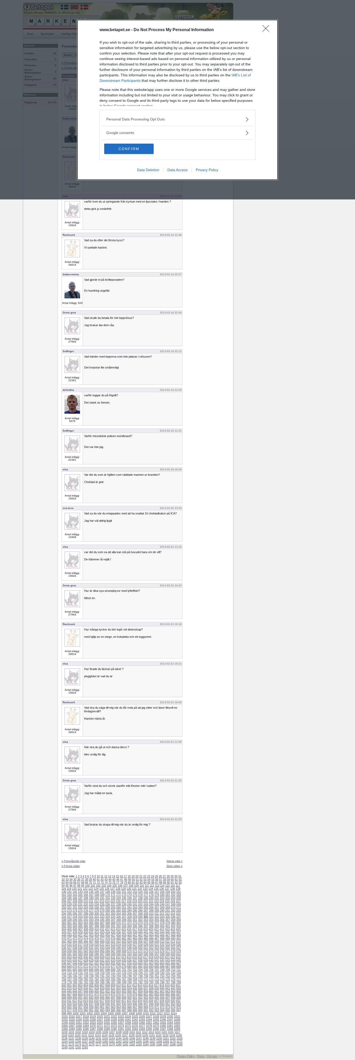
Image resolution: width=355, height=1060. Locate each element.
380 (173, 922)
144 (85, 891)
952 (173, 1003)
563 (91, 950)
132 (139, 888)
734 (64, 975)
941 (113, 1003)
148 (107, 891)
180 (162, 894)
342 (85, 919)
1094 (142, 1028)
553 (156, 947)
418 (140, 929)
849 (91, 991)
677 (113, 966)
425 (178, 929)
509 (156, 941)
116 (172, 885)
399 (156, 926)
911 (69, 1000)
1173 (71, 1044)
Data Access (177, 170)
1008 (132, 1013)
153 (135, 891)
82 (137, 882)
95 (67, 885)
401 (167, 926)
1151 (166, 1038)
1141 (98, 1038)
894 (96, 997)
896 (107, 997)
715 (80, 972)
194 (118, 898)
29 (172, 876)
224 (162, 901)
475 (91, 938)
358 (173, 919)
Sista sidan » (174, 866)
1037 (100, 1019)
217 (123, 901)
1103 (85, 1032)
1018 (86, 1016)
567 (113, 950)
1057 (121, 1022)
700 (118, 969)
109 (136, 885)
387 (91, 926)
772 (151, 979)
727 (145, 972)
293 (178, 910)
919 (112, 1000)
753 (167, 975)
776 (173, 979)
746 (129, 975)
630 (96, 960)
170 (107, 894)
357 (167, 919)
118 (64, 888)
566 (107, 950)
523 (113, 944)
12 (105, 876)
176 (140, 894)
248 (173, 904)
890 (75, 997)
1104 (92, 1032)
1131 (152, 1035)
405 (69, 929)
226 (172, 901)
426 (64, 932)
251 (69, 907)
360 (64, 922)
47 (121, 879)
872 (96, 994)
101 (92, 885)
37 (82, 879)
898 (118, 997)
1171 (179, 1041)
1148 (146, 1038)
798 (173, 982)
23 (148, 876)
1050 (72, 1022)
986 (118, 1010)
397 (145, 926)
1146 (132, 1038)
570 (129, 950)
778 (64, 982)
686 (162, 966)
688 (173, 966)
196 (129, 898)
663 (156, 963)
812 (129, 985)
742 (107, 975)
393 (124, 926)
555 (167, 947)
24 (152, 876)
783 (91, 982)
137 (167, 888)
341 (80, 919)
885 (167, 994)
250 (64, 907)
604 (75, 957)
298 (85, 913)
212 (96, 901)
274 (75, 910)
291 (167, 910)
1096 (156, 1028)
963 (113, 1007)
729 (156, 972)
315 (178, 913)
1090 (114, 1028)
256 (96, 907)
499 (102, 941)
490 (173, 938)
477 (102, 938)
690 (64, 969)
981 (91, 1010)
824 (75, 988)
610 (107, 957)
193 (113, 898)
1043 (142, 1019)
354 (151, 919)
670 (75, 966)
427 (69, 932)
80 (129, 882)
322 (96, 916)
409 (91, 929)
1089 (107, 1028)
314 (172, 913)
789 (124, 982)
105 (114, 885)
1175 (85, 1044)
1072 (107, 1025)
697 (102, 969)
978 (75, 1010)
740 (96, 975)
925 (145, 1000)
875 (113, 994)
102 (98, 885)
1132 (159, 1035)
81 (133, 882)
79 (125, 882)
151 (124, 891)
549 (135, 947)
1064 (170, 1022)
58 (164, 879)
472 (75, 938)
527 (135, 944)
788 (118, 982)
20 (137, 876)
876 (118, 994)
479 (113, 938)
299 (91, 913)
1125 (111, 1035)
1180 (119, 1044)
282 (118, 910)
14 (113, 876)
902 (140, 997)
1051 (79, 1022)
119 (69, 888)
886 (173, 994)
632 (107, 960)
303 (113, 913)
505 (135, 941)
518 (85, 944)
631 (102, 960)
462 (140, 935)
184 (64, 898)
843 (178, 988)
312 (162, 913)
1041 (128, 1019)
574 (151, 950)
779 (69, 982)
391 (113, 926)
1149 (152, 1038)
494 (75, 941)
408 (85, 929)
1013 (166, 1013)
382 (64, 926)
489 (167, 938)
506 (140, 941)
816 (151, 985)
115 (167, 885)
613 (123, 957)
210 (85, 901)
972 (162, 1007)
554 (162, 947)
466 (162, 935)
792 (140, 982)
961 (102, 1007)
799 (178, 982)
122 (85, 888)
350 (129, 919)
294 (64, 913)
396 (140, 926)
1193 (85, 1047)
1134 (172, 1035)
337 (178, 916)
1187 (166, 1044)
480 (118, 938)
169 (102, 894)
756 (64, 979)
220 (140, 901)
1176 (92, 1044)
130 (129, 888)
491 (178, 938)
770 (140, 979)
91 (172, 882)
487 (156, 938)
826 (85, 988)
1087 (93, 1028)
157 (156, 891)
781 (80, 982)
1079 (156, 1025)
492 (64, 941)
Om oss (212, 1056)
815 (145, 985)
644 (173, 960)
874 (107, 994)
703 (135, 969)
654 (107, 963)
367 (102, 922)
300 (96, 913)
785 (102, 982)
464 (151, 935)
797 (167, 982)
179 (156, 894)
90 (168, 882)
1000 (76, 1013)
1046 (163, 1019)
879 (135, 994)
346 (107, 919)
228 (64, 904)
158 (162, 891)
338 (64, 919)
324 (107, 916)
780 (75, 982)
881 (145, 994)
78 (121, 882)
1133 (165, 1035)
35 (74, 879)
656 (118, 963)
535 (178, 944)
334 (162, 916)
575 (156, 950)
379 (167, 922)
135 (156, 888)
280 (107, 910)
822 (64, 988)
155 (145, 891)
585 (91, 954)
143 (80, 891)
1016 (72, 1016)
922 (129, 1000)
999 (69, 1013)
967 (135, 1007)
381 (178, 922)
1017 (79, 1016)
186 (75, 898)
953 (178, 1003)
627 (80, 960)
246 (162, 904)
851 (102, 991)
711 (178, 969)
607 (91, 957)
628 (85, 960)
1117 (177, 1032)
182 (173, 894)
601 (178, 954)
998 (64, 1013)
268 (162, 907)
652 (96, 963)
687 (167, 966)
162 (64, 894)
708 (162, 969)
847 (80, 991)
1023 (121, 1016)
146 (96, 891)
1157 (85, 1041)
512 (172, 941)
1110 (132, 1032)
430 (85, 932)
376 (151, 922)
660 (140, 963)
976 (64, 1010)
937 (91, 1003)
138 (172, 888)
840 (162, 988)
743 (113, 975)
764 (107, 979)
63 (63, 882)
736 (75, 975)
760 (85, 979)
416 (129, 929)
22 (144, 876)
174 (129, 894)
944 (129, 1003)
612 (118, 957)
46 (117, 879)
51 (137, 879)
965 (124, 1007)
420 (151, 929)
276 (85, 910)
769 (135, 979)
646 (64, 963)
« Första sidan (71, 866)
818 (162, 985)
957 (80, 1007)
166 (85, 894)
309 (145, 913)
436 (118, 932)
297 (80, 913)
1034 (79, 1019)
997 (178, 1010)
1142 (105, 1038)
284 (129, 910)
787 (113, 982)
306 (129, 913)
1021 (107, 1016)
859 (145, 991)
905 (156, 997)
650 (85, 963)
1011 (153, 1013)
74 (106, 882)
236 (107, 904)
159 (167, 891)
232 (85, 904)
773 (156, 979)
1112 (145, 1032)
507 (145, 941)
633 (113, 960)
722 (118, 972)
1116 (171, 1032)
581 (69, 954)
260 (118, 907)
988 (129, 1010)
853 (113, 991)
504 (129, 941)
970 (151, 1007)
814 (140, 985)
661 (145, 963)
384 (75, 926)
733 (178, 972)
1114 (158, 1032)
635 (124, 960)
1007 (125, 1013)
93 (180, 882)
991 (145, 1010)
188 (85, 898)
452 (85, 935)
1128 (132, 1035)
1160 (105, 1041)
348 (118, 919)
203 (167, 898)
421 (156, 929)
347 (113, 919)
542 (96, 947)
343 (91, 919)
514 (64, 944)
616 (140, 957)
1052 (86, 1022)
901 (135, 997)
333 (156, 916)
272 (64, 910)
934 (75, 1003)
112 (152, 885)
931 (178, 1000)
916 (96, 1000)
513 (178, 941)
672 (85, 966)
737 (80, 975)
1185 (152, 1044)
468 (173, 935)
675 (102, 966)
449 (69, 935)
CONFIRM (129, 149)
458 (118, 935)
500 (107, 941)
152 (129, 891)
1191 (71, 1047)
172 (118, 894)
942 (118, 1003)
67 (78, 882)
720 (107, 972)
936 (85, 1003)
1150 (159, 1038)
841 (167, 988)
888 (64, 997)
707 (156, 969)
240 (129, 904)
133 (145, 888)
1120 (78, 1035)
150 (118, 891)
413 (112, 929)
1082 (177, 1025)
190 (96, 898)
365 (91, 922)
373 (135, 922)
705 (145, 969)
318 (75, 916)
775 (167, 979)
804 (85, 985)
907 (167, 997)
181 (167, 894)
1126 (118, 1035)
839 (156, 988)
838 (151, 988)
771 (145, 979)
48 (125, 879)
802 (75, 985)
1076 (135, 1025)
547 (124, 947)
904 (151, 997)
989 (135, 1010)
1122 (91, 1035)
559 (69, 950)
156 (151, 891)
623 (178, 957)
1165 (139, 1041)
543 (102, 947)
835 (135, 988)
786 (107, 982)
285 (135, 910)
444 (162, 932)
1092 (128, 1028)
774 (162, 979)
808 (107, 985)
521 (102, 944)
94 (63, 885)
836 (140, 988)
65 (71, 882)
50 (133, 879)
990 (140, 1010)
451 (80, 935)
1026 (142, 1016)
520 (96, 944)
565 (102, 950)
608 (96, 957)
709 (167, 969)
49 (129, 879)
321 (91, 916)
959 (91, 1007)
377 (156, 922)
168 (96, 894)
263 (135, 907)
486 (151, 938)
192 (107, 898)
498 (96, 941)
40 (94, 879)
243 (145, 904)
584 (85, 954)
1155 (71, 1041)
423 (167, 929)
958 (85, 1007)
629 (91, 960)
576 (162, 950)
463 (145, 935)
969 (145, 1007)
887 (178, 994)
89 (164, 882)
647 (69, 963)
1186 (159, 1044)
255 (91, 907)
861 (156, 991)
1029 (163, 1016)
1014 (173, 1013)
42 (102, 879)
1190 (65, 1047)
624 (64, 960)
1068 (79, 1025)
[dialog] (177, 100)
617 (145, 957)
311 (156, 913)
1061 (149, 1022)
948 (151, 1003)
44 (109, 879)
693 (80, 969)
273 (69, 910)
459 (124, 935)
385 (80, 926)
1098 (170, 1028)
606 (85, 957)
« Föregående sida (73, 861)
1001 (83, 1013)
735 (69, 975)
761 (91, 979)
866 (64, 994)
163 (69, 894)
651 (91, 963)
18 (129, 876)
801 (69, 985)
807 (102, 985)
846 (75, 991)
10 (98, 876)
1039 (114, 1019)
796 (162, 982)
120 (74, 888)
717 (91, 972)
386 (85, 926)
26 (160, 876)
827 (91, 988)
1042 (135, 1019)
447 (178, 932)
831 (113, 988)
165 (80, 894)
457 (113, 935)
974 (173, 1007)
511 (167, 941)
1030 (170, 1016)
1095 (149, 1028)
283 (124, 910)
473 (80, 938)
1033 (72, 1019)
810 (118, 985)
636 (129, 960)
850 (96, 991)
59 (168, 879)
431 (91, 932)
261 (124, 907)
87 (156, 882)
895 (102, 997)
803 (80, 985)
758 (75, 979)
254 (85, 907)
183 (178, 894)
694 (85, 969)
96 (71, 885)
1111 (138, 1032)
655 (113, 963)
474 (85, 938)
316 (64, 916)
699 (113, 969)
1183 (139, 1044)
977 (69, 1010)
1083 (65, 1028)
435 (113, 932)
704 (140, 969)
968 (140, 1007)
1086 (86, 1028)
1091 (121, 1028)
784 (96, 982)
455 (102, 935)
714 (75, 972)
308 (140, 913)
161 (178, 891)
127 (112, 888)
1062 (156, 1022)
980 (85, 1010)
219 (134, 901)
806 (96, 985)
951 (167, 1003)
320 (85, 916)
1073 (114, 1025)
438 (129, 932)
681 (135, 966)
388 (96, 926)
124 (96, 888)
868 (75, 994)
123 (90, 888)
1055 (107, 1022)
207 (69, 901)
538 (75, 947)
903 (145, 997)
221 (145, 901)
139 (178, 888)
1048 (177, 1019)
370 (118, 922)
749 (145, 975)
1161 (112, 1041)
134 (150, 888)
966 (129, 1007)
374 (140, 922)
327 (124, 916)
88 (160, 882)
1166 (146, 1041)
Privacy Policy (207, 170)
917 (102, 1000)
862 (162, 991)
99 (82, 885)
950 (162, 1003)
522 (107, 944)
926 (151, 1000)
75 (109, 882)
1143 (112, 1038)
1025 (135, 1016)
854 (118, 991)
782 (85, 982)
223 (156, 901)
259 (113, 907)
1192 (78, 1047)
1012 (159, 1013)
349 (124, 919)
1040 (121, 1019)
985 (113, 1010)
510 (162, 941)
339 (69, 919)
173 (124, 894)
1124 (105, 1035)
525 (124, 944)
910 (64, 1000)
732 (173, 972)
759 (80, 979)
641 (156, 960)
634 (118, 960)
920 (118, 1000)
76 (113, 882)
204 (173, 898)
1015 (65, 1016)
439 (135, 932)
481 (124, 938)
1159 (98, 1041)
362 (75, 922)
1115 (164, 1032)
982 (96, 1010)
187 (80, 898)
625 (69, 960)
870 (85, 994)
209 (80, 901)
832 (118, 988)
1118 (64, 1035)
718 (96, 972)
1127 (125, 1035)
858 (140, 991)
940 (107, 1003)
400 (162, 926)
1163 (125, 1041)
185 (69, 898)
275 (80, 910)
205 (178, 898)
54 (148, 879)
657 (124, 963)
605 (80, 957)
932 (64, 1003)
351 (135, 919)
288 (151, 910)
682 (140, 966)
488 (162, 938)
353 (145, 919)
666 (173, 963)
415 (123, 929)
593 (135, 954)
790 (129, 982)
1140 (92, 1038)
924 (140, 1000)
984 (107, 1010)
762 (96, 979)
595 (145, 954)
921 (123, 1000)
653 (102, 963)
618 (151, 957)
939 (102, 1003)
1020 (100, 1016)
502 (118, 941)
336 (173, 916)
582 (75, 954)
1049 (65, 1022)
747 (135, 975)
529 (145, 944)
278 (96, 910)
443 (156, 932)
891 (80, 997)
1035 (86, 1019)
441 (145, 932)
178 (151, 894)
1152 (173, 1038)
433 (102, 932)
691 (69, 969)
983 (102, 1010)
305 (124, 913)
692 (75, 969)
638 (140, 960)
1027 (149, 1016)
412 (107, 929)
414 (118, 929)
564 (96, 950)
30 (176, 876)
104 (109, 885)
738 (85, 975)
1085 (79, 1028)
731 (167, 972)
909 (178, 997)
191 (102, 898)
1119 (71, 1035)
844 (64, 991)
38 (86, 879)
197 (135, 898)
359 (178, 919)
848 (85, 991)
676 (107, 966)
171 (113, 894)
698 (107, 969)
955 (69, 1007)
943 (124, 1003)
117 (178, 885)
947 (145, 1003)
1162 (119, 1041)
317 (69, 916)
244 (151, 904)
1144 (119, 1038)
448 (64, 935)
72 (98, 882)
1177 (98, 1044)
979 (80, 1010)
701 (124, 969)
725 (135, 972)
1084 (72, 1028)
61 (176, 879)
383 (69, 926)
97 (74, 885)
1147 (139, 1038)
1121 (84, 1035)
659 (135, 963)
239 (124, 904)
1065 (177, 1022)
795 (156, 982)
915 (91, 1000)
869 (80, 994)
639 (145, 960)
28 (168, 876)
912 (74, 1000)
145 (91, 891)
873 (102, 994)
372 (129, 922)
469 (178, 935)
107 (125, 885)
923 (134, 1000)
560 (75, 950)
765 (113, 979)
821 (178, 985)
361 (69, 922)
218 (129, 901)
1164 (132, 1041)
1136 (65, 1038)
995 (167, 1010)
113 (157, 885)
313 (167, 913)
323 (102, 916)
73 (102, 882)
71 (94, 882)
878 (129, 994)
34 (71, 879)
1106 (105, 1032)
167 (91, 894)
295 (69, 913)
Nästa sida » (174, 861)
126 (107, 888)
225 (167, 901)
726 (140, 972)
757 (69, 979)
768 (129, 979)
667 (178, 963)
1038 (107, 1019)
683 (145, 966)
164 (75, 894)
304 (118, 913)
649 (80, 963)
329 (135, 916)
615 (134, 957)
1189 (179, 1044)
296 (75, 913)
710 (173, 969)
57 (160, 879)
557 (178, 947)
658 (129, 963)
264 (140, 907)
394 (129, 926)
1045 (156, 1019)
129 (123, 888)
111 (147, 885)
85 (148, 882)
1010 (146, 1013)
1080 (163, 1025)
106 (120, 885)
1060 (142, 1022)
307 (135, 913)
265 (145, 907)
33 (67, 879)
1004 (104, 1013)
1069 (86, 1025)
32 (63, 879)
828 (96, 988)
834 (129, 988)
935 (80, 1003)
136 (161, 888)
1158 (92, 1041)
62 (180, 879)
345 (102, 919)
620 (162, 957)
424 (172, 929)
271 (178, 907)
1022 (114, 1016)
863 (167, 991)
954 (64, 1007)
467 (167, 935)
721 (113, 972)
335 (167, 916)
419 (145, 929)
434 (107, 932)
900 (129, 997)
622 (172, 957)
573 (145, 950)
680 (129, 966)
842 (173, 988)
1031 (177, 1016)
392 (118, 926)
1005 (111, 1013)
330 (140, 916)
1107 (112, 1032)
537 (69, 947)
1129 (138, 1035)
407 (80, 929)
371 (124, 922)
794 (151, 982)
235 (102, 904)
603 (69, 957)
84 (145, 882)
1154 (65, 1041)
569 (124, 950)
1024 (128, 1016)
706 (151, 969)
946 (140, 1003)
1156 (78, 1041)
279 (102, 910)
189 (91, 898)
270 (173, 907)
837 (145, 988)
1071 (100, 1025)
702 (129, 969)
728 (151, 972)
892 (85, 997)
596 (151, 954)
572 (140, 950)
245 (156, 904)
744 (118, 975)
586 (96, 954)
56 (156, 879)
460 (129, 935)
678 (118, 966)
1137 (71, 1038)
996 (173, 1010)
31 (179, 876)
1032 (65, 1019)
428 (75, 932)
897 (113, 997)
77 (117, 882)
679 (124, 966)
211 (91, 901)
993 (156, 1010)
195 (124, 898)
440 (140, 932)
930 (172, 1000)
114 (162, 885)
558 (64, 950)
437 (124, 932)
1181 (125, 1044)
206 (64, 901)
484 (140, 938)
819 (167, 985)
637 (135, 960)
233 (91, 904)
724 (129, 972)
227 (178, 901)
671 (80, 966)
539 (80, 947)
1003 (97, 1013)
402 (173, 926)
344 (96, 919)
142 (75, 891)
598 (162, 954)
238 (118, 904)
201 (156, 898)
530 (151, 944)
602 (64, 957)
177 (145, 894)
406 (75, 929)
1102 (78, 1032)
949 (156, 1003)
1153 (179, 1038)
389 (102, 926)
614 (129, 957)
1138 (78, 1038)
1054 (100, 1022)
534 (173, 944)
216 (118, 901)
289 (156, 910)
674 (96, 966)
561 (80, 950)
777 (178, 979)
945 (135, 1003)
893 (91, 997)
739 (91, 975)
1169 (166, 1041)
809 (113, 985)
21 (140, 876)
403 (178, 926)
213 (102, 901)
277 (91, 910)
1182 (132, 1044)
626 (75, 960)
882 (151, 994)
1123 (98, 1035)
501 (113, 941)
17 (125, 876)
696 (96, 969)
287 (145, 910)
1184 (146, 1044)
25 (156, 876)
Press (201, 1056)
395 (135, 926)
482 (129, 938)
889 (69, 997)
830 (107, 988)
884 (162, 994)
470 (64, 938)
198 (140, 898)
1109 (125, 1032)
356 (162, 919)
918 (107, 1000)
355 (156, 919)
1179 (112, 1044)
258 (107, 907)
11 (102, 876)
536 (64, 947)
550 (140, 947)
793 (145, 982)
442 (151, 932)
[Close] (267, 30)
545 (113, 947)
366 (96, 922)
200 (151, 898)
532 (162, 944)
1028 (156, 1016)
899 (124, 997)
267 (156, 907)
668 (64, 966)
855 (124, 991)
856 (129, 991)
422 (162, 929)
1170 (173, 1041)
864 (173, 991)
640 (151, 960)
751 (156, 975)
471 (69, 938)
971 (156, 1007)
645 (178, 960)
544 (107, 947)
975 (178, 1007)
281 (113, 910)
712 (64, 972)
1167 (152, 1041)
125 (101, 888)
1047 (170, 1019)
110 (142, 885)
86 (152, 882)
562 (85, 950)
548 (129, 947)
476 (96, 938)
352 (140, 919)
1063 (163, 1022)
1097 (163, 1028)
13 (109, 876)
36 (78, 879)
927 (156, 1000)
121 (79, 888)
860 (151, 991)
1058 (128, 1022)
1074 (121, 1025)
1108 (119, 1032)
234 (96, 904)
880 (140, 994)
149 (113, 891)
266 (151, 907)
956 (75, 1007)
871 (91, 994)
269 (167, 907)
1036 (93, 1019)
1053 (93, 1022)
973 (167, 1007)
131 (134, 888)
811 (124, 985)
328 (129, 916)
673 (91, 966)
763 (102, 979)
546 (118, 947)
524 (118, 944)
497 (91, 941)
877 (124, 994)
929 (167, 1000)
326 (118, 916)
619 (156, 957)
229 (69, 904)
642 (162, 960)
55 (152, 879)
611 (113, 957)
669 (69, 966)
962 (107, 1007)
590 (118, 954)
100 (87, 885)
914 (85, 1000)
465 (156, 935)
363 (80, 922)
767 (124, 979)
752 (162, 975)
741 (102, 975)
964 (118, 1007)
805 (91, 985)
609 (102, 957)
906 (162, 997)
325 (113, 916)
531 (156, 944)
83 (141, 882)
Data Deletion (148, 170)
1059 (135, 1022)
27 (164, 876)
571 (135, 950)
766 (118, 979)
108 (131, 885)
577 (167, 950)
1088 (100, 1028)
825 (80, 988)
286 (140, 910)
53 (145, 879)
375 (145, 922)
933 (69, 1003)
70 (90, 882)
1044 (149, 1019)
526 (129, 944)
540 (85, 947)
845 (69, 991)
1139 (85, 1038)
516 (75, 944)
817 (156, 985)
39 (90, 879)
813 (134, 985)
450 (75, 935)
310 (151, 913)
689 (178, 966)
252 (75, 907)
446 (173, 932)
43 (106, 879)
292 (173, 910)
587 (102, 954)
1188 (173, 1044)
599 (167, 954)
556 (173, 947)
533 (167, 944)
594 (140, 954)
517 (80, 944)
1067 (72, 1025)
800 (64, 985)
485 (145, 938)
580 (64, 954)
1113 (151, 1032)
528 (140, 944)
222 (151, 901)
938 (96, 1003)
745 (124, 975)
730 (162, 972)
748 (140, 975)
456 (107, 935)
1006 (118, 1013)
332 (151, 916)
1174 (78, 1044)
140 (64, 891)
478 (107, 938)
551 (145, 947)
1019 (93, 1016)
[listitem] (177, 119)
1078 (149, 1025)
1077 (142, 1025)
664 (162, 963)
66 (74, 882)
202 (162, 898)
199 (145, 898)
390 (107, 926)
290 (162, 910)
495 (80, 941)
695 (91, 969)
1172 (65, 1044)
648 (75, 963)
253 (80, 907)
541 (91, 947)
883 (156, 994)
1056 (114, 1022)
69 (86, 882)
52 (141, 879)
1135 (179, 1035)
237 (113, 904)
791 (135, 982)
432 (96, 932)
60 (172, 879)
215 (112, 901)
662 (151, 963)
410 (96, 929)
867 (69, 994)
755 (178, 975)
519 (91, 944)
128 (118, 888)
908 (173, 997)
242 (140, 904)
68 (82, 882)
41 (98, 879)
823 (69, 988)
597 (156, 954)
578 (173, 950)
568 (118, 950)
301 (102, 913)
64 (67, 882)
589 (113, 954)
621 (167, 957)
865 (178, 991)
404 (64, 929)
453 (91, 935)
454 (96, 935)
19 (133, 876)
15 (117, 876)
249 (178, 904)
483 (135, 938)
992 (151, 1010)
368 (107, 922)
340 (75, 919)
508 (151, 941)
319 (80, 916)
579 (178, 950)
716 (85, 972)
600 (173, 954)
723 (124, 972)
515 (69, 944)
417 (134, 929)
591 (124, 954)
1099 (177, 1028)
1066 (65, 1025)
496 (85, 941)
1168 (159, 1041)
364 (85, 922)
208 (75, 901)
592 (129, 954)
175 (135, 894)
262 (129, 907)
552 (151, 947)
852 (107, 991)
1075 (128, 1025)
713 (69, 972)
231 (80, 904)
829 (102, 988)
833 (124, 988)
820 (172, 985)
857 (135, 991)
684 (151, 966)
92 (176, 882)
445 (167, 932)
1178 (105, 1044)
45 (113, 879)
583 (80, 954)
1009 (139, 1013)
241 (135, 904)
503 (124, 941)
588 (107, 954)
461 (135, 935)
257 (102, 907)
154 (140, 891)
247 (167, 904)
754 (173, 975)
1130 (145, 1035)
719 (102, 972)
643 (167, 960)
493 (69, 941)
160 (173, 891)
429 (80, 932)
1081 (170, 1025)
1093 (135, 1028)
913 (80, 1000)
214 (107, 901)
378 (162, 922)
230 (75, 904)
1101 (71, 1032)
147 (102, 891)
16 (121, 876)
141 (69, 891)
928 (162, 1000)
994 (162, 1010)
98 (78, 885)
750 (151, 975)
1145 (125, 1038)
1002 (90, 1013)
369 (113, 922)
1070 (93, 1025)
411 (102, 929)
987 (124, 1010)
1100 (65, 1032)
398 (151, 926)
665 (167, 963)
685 (156, 966)
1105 (98, 1032)
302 (107, 913)
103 (103, 885)
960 (96, 1007)
